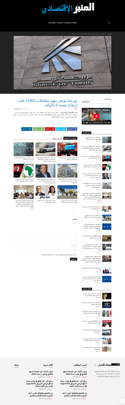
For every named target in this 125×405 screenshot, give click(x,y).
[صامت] (87, 123)
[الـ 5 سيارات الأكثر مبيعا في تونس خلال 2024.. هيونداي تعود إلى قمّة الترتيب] (106, 305)
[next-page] (72, 211)
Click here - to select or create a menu (62, 23)
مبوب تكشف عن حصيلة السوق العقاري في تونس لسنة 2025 (41, 372)
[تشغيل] (109, 123)
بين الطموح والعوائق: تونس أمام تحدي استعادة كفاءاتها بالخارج (40, 394)
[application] (96, 116)
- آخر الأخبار (103, 34)
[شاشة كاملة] (84, 123)
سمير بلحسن (17, 108)
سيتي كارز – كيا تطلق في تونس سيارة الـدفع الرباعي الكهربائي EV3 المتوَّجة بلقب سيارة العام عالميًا (46, 159)
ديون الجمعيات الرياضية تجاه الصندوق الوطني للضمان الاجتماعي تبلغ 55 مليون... (91, 313)
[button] (109, 23)
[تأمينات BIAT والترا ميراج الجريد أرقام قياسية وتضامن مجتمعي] (106, 238)
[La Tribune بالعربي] (62, 10)
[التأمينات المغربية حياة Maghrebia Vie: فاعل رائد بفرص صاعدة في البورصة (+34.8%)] (67, 171)
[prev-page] (75, 211)
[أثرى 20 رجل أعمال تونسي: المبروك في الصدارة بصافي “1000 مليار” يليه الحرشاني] (106, 296)
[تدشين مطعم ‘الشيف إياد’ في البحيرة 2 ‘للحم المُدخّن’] (106, 332)
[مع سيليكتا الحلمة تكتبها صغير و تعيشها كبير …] (106, 270)
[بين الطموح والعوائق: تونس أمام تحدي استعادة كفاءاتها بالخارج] (67, 149)
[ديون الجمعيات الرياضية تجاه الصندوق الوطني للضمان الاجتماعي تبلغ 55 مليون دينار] (106, 313)
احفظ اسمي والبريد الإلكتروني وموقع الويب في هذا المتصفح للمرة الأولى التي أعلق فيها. (58, 255)
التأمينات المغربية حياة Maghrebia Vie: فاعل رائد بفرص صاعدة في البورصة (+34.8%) (67, 180)
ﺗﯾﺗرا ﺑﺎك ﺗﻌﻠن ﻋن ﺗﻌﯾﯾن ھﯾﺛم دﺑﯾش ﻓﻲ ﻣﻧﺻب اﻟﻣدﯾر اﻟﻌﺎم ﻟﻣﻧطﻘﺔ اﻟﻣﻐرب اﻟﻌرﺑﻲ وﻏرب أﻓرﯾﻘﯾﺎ (46, 180)
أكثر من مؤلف (57, 138)
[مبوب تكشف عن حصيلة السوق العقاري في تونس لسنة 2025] (24, 149)
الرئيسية (109, 34)
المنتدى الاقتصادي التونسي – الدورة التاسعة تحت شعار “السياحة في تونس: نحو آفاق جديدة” (91, 278)
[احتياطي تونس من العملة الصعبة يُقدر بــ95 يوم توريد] (106, 349)
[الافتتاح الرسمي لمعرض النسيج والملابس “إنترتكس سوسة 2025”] (67, 192)
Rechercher (108, 99)
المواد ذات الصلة (70, 138)
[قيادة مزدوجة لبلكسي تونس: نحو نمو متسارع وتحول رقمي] (45, 192)
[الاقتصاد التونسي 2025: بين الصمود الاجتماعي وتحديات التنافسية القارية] (24, 171)
